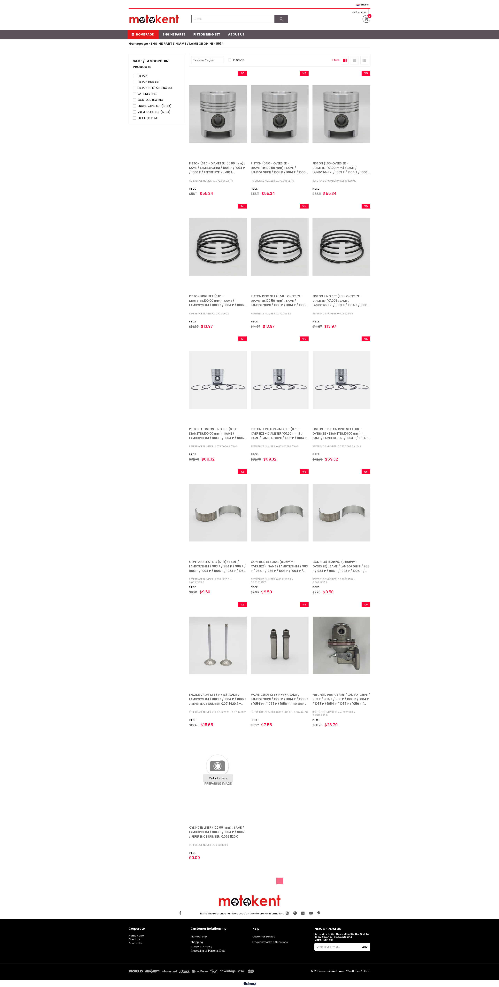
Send (364, 946)
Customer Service (263, 936)
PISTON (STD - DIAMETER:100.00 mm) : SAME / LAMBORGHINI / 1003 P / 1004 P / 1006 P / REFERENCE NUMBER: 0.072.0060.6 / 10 (217, 168)
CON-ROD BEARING (150, 99)
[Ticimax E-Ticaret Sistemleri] (250, 984)
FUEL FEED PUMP (148, 118)
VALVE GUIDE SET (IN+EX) (154, 112)
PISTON (142, 75)
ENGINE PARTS (174, 34)
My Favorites (359, 12)
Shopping (197, 942)
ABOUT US (236, 34)
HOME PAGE (145, 34)
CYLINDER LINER (147, 93)
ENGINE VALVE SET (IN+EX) (155, 105)
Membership (199, 936)
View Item (231, 114)
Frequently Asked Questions (270, 942)
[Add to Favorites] (218, 114)
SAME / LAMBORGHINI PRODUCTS (151, 64)
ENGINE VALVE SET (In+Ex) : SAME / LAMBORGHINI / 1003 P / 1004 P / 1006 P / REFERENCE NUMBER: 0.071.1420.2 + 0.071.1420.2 (217, 699)
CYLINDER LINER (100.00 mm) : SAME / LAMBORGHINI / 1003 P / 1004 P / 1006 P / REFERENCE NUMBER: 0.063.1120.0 (217, 832)
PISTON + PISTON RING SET (155, 87)
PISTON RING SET (206, 34)
